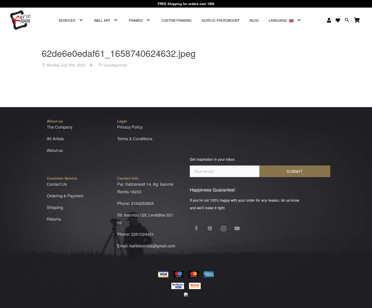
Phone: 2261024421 (135, 234)
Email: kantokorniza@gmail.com (146, 246)
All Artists (55, 138)
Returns (54, 219)
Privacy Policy (130, 127)
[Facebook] (196, 228)
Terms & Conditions (134, 138)
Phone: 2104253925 (135, 203)
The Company (59, 127)
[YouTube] (237, 228)
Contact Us (57, 184)
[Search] (347, 20)
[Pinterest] (209, 228)
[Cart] (357, 20)
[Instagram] (223, 228)
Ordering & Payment (65, 196)
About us (55, 150)
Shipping (55, 207)
